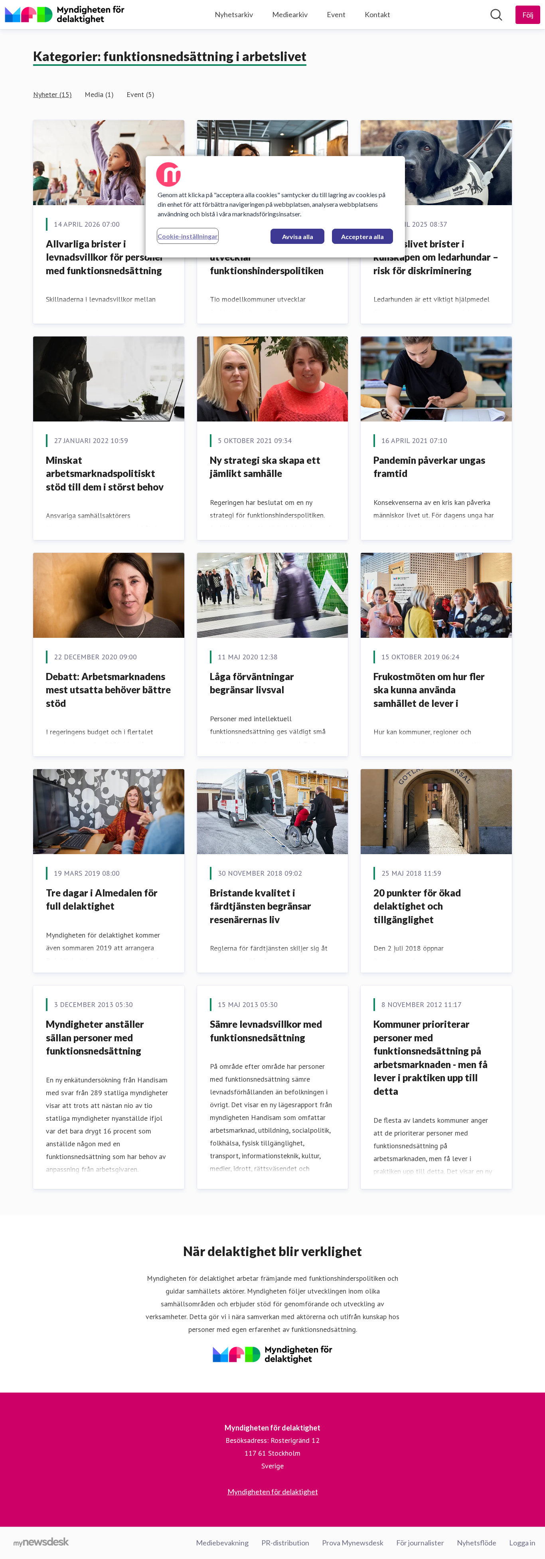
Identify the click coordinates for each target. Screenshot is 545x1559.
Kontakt (377, 14)
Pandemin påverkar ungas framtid (429, 466)
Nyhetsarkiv (234, 14)
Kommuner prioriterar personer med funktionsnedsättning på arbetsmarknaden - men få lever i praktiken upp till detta (430, 1057)
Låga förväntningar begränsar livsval (252, 683)
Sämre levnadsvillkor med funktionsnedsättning (266, 1030)
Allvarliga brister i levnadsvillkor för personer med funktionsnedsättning (105, 257)
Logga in (522, 1542)
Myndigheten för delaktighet (272, 1491)
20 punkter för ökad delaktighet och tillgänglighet (417, 906)
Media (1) (99, 94)
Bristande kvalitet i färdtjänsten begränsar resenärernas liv (260, 906)
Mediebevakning (222, 1542)
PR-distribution (285, 1542)
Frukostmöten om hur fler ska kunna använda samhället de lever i (429, 690)
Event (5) (140, 94)
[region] (275, 206)
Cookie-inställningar (188, 236)
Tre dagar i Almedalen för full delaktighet (102, 899)
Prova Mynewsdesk (352, 1542)
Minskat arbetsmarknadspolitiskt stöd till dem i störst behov (105, 473)
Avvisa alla (297, 236)
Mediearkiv (290, 14)
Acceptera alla (362, 236)
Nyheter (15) (52, 94)
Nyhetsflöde (476, 1542)
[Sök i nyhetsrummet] (496, 14)
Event (336, 14)
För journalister (420, 1542)
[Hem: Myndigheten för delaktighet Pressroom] (64, 15)
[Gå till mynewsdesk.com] (41, 1543)
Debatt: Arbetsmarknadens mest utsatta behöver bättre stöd (108, 690)
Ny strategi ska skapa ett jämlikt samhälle (265, 466)
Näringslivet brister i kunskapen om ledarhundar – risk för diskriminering (435, 257)
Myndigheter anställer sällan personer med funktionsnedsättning (95, 1037)
